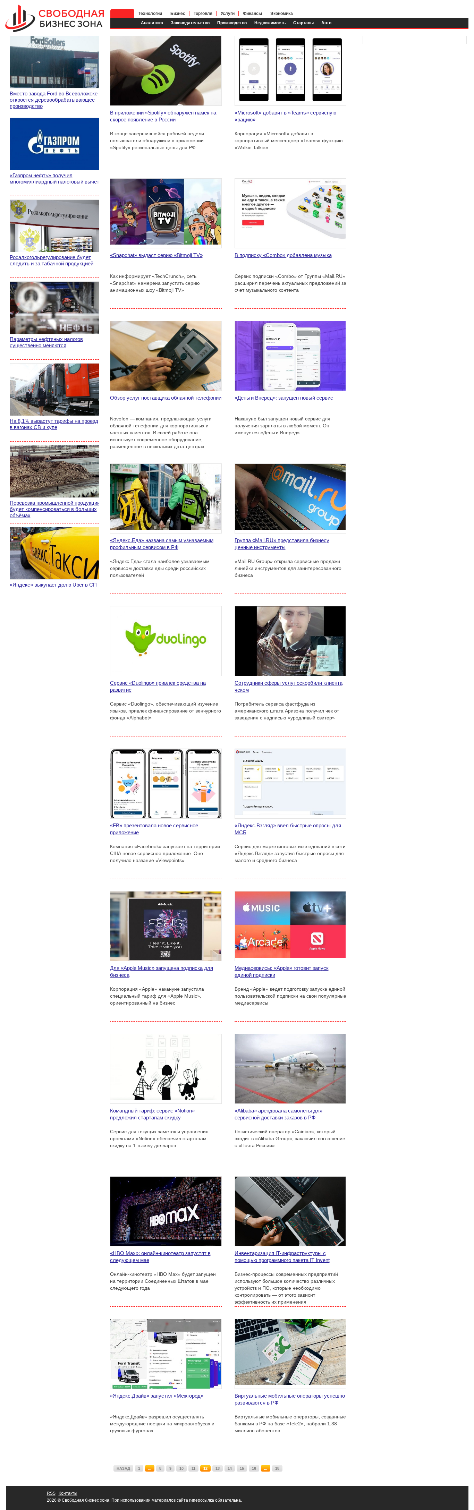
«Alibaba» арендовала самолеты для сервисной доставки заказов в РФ (278, 1114)
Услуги (228, 13)
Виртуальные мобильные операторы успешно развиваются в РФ (290, 1399)
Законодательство (190, 22)
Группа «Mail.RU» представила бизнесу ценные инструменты (282, 543)
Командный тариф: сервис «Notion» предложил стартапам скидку (152, 1114)
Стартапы (303, 22)
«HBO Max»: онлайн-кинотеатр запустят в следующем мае (160, 1256)
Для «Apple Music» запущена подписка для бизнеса (161, 971)
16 (254, 1468)
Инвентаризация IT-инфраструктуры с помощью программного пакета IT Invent (282, 1256)
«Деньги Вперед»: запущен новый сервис (284, 398)
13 (217, 1468)
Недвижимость (270, 22)
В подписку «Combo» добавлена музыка (283, 255)
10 (181, 1468)
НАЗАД (123, 1468)
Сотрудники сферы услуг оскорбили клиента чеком (288, 686)
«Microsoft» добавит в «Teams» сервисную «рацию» (285, 116)
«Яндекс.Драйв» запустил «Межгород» (156, 1396)
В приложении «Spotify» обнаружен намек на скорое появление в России (163, 116)
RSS (51, 1493)
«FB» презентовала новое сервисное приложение (154, 828)
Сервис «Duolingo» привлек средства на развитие (158, 686)
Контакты (68, 1493)
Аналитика (152, 22)
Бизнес (177, 13)
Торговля (203, 13)
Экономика (281, 13)
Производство (232, 22)
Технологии (150, 13)
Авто (326, 22)
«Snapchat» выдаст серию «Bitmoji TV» (156, 255)
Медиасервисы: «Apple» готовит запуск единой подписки (282, 971)
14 (230, 1468)
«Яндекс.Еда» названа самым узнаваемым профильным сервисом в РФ (161, 543)
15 (242, 1468)
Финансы (252, 13)
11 (193, 1468)
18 (277, 1468)
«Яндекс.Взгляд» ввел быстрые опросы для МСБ (288, 828)
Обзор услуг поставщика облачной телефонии (165, 398)
